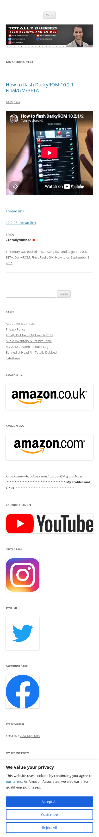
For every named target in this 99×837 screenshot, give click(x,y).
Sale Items (13, 358)
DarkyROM (22, 257)
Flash (43, 257)
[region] (49, 798)
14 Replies (13, 102)
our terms (14, 781)
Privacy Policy (15, 329)
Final (34, 257)
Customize (49, 814)
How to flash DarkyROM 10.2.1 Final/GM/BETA (40, 87)
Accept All (49, 801)
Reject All (49, 827)
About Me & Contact (20, 323)
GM (51, 257)
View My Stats (30, 736)
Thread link (15, 211)
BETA (9, 257)
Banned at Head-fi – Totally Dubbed (31, 352)
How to (60, 257)
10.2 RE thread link (21, 222)
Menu (49, 15)
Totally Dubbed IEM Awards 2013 (29, 335)
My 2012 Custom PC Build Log (27, 346)
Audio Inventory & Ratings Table (29, 341)
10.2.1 (82, 251)
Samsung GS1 (51, 251)
